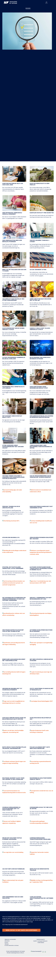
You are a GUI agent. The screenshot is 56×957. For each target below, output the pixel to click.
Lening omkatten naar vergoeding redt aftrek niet (40, 299)
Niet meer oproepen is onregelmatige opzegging (41, 660)
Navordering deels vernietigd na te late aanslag (13, 387)
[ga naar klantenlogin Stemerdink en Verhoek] (46, 3)
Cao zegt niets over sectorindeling (13, 869)
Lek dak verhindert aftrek (38, 269)
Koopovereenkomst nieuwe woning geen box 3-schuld (13, 328)
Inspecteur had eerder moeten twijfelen (39, 869)
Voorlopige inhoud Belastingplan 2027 (40, 718)
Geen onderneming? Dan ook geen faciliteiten (12, 897)
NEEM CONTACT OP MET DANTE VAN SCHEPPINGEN (21, 930)
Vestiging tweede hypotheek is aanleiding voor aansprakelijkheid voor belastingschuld (13, 477)
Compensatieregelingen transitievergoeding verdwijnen (40, 838)
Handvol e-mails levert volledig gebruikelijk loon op (40, 328)
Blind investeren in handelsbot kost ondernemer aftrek (41, 507)
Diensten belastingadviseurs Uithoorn (15, 952)
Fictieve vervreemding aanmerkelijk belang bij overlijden (13, 358)
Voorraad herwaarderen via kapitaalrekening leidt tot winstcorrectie (11, 809)
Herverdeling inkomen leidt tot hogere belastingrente (12, 689)
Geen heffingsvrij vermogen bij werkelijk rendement (12, 213)
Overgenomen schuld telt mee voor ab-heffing (41, 808)
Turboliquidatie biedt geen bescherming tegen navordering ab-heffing (41, 447)
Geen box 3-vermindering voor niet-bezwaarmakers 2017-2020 (41, 598)
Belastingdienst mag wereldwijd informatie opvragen (40, 358)
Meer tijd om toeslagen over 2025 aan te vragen (14, 270)
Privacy (6, 942)
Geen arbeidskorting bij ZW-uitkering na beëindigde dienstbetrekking (41, 416)
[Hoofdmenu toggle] (50, 2)
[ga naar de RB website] (45, 951)
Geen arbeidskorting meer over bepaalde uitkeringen (12, 241)
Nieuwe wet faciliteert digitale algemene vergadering (12, 838)
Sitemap (6, 944)
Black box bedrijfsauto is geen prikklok (39, 184)
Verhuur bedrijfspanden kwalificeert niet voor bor (42, 538)
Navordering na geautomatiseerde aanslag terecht (41, 778)
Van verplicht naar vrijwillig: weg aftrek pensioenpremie (13, 299)
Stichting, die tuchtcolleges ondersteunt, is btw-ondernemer (12, 567)
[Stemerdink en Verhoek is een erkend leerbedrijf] (36, 951)
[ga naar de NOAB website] (43, 951)
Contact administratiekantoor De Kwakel (15, 951)
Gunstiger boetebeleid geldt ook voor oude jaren (12, 184)
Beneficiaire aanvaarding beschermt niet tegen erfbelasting (13, 660)
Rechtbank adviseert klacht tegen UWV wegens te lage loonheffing (13, 778)
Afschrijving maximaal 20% (11, 537)
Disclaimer (7, 940)
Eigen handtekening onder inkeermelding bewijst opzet (39, 387)
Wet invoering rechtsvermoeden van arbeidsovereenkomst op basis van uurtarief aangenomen (14, 599)
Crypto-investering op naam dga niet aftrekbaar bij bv (41, 689)
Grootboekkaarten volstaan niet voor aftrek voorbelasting (13, 630)
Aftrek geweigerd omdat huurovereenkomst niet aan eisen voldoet (13, 447)
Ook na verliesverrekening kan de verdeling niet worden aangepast (40, 476)
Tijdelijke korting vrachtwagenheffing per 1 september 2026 (41, 898)
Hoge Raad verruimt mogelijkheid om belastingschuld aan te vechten (14, 718)
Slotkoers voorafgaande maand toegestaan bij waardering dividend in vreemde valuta (41, 568)
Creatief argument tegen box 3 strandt (39, 241)
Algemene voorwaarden (10, 939)
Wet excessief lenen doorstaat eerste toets (12, 416)
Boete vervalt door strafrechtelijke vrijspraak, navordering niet (14, 747)
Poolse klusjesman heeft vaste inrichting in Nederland (40, 747)
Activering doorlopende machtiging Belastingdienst (41, 630)
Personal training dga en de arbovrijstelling (11, 507)
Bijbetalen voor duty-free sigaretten (42, 212)
